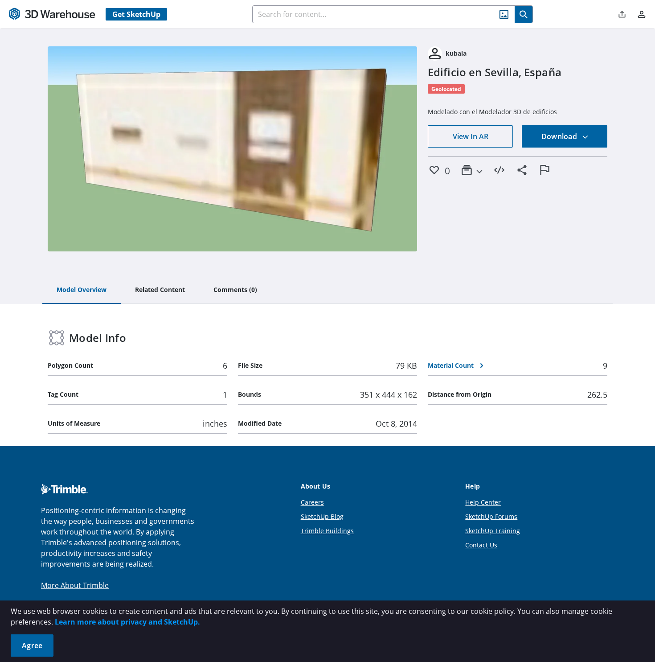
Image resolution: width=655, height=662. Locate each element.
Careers (312, 502)
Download (560, 136)
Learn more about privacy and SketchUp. (127, 622)
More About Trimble (75, 585)
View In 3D (232, 149)
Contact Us (481, 545)
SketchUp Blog (322, 516)
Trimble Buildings (327, 530)
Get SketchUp (136, 14)
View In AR (470, 136)
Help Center (483, 502)
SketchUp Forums (491, 516)
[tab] (81, 290)
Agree (32, 645)
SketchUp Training (492, 530)
